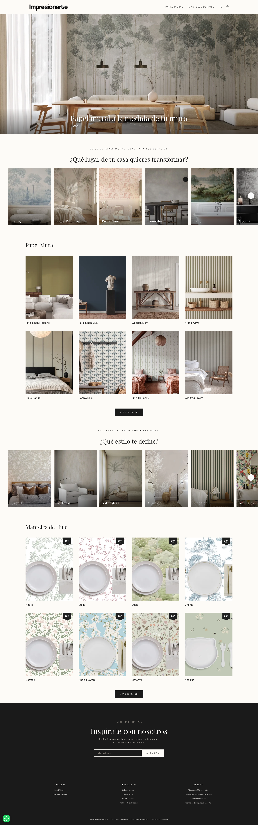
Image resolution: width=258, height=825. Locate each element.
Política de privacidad (139, 819)
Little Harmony (140, 398)
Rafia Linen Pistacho (38, 322)
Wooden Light (140, 322)
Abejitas (189, 679)
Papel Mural (40, 244)
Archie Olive (192, 322)
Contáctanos (128, 794)
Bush (135, 604)
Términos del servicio (159, 819)
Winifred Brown (194, 398)
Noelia (29, 604)
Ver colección (129, 412)
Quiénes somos (128, 790)
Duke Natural (33, 398)
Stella (82, 604)
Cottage (30, 679)
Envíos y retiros (128, 799)
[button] (175, 7)
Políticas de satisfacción (129, 803)
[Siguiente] (251, 195)
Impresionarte (100, 819)
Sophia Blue (86, 398)
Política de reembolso (119, 819)
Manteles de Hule (46, 526)
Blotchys (137, 679)
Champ (189, 604)
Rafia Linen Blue (88, 322)
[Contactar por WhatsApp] (6, 818)
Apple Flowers (87, 679)
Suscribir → (153, 753)
